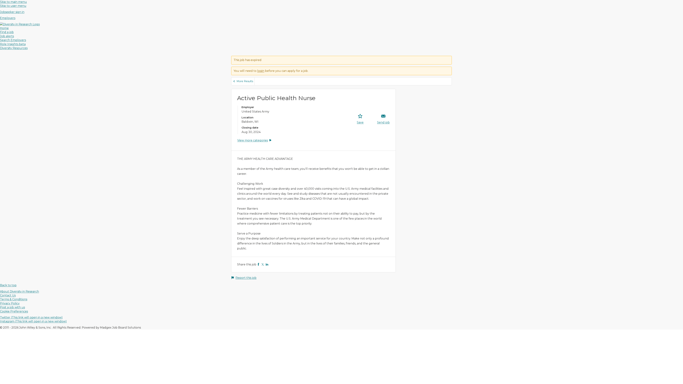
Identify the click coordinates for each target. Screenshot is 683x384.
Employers (7, 18)
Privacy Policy (10, 303)
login (260, 71)
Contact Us (8, 295)
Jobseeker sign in (12, 12)
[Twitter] (262, 264)
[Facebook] (258, 264)
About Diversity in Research (19, 291)
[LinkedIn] (267, 264)
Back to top (8, 285)
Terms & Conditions (13, 299)
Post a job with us (12, 307)
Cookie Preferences (14, 311)
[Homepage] (20, 24)
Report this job (245, 277)
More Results (245, 81)
